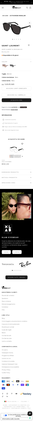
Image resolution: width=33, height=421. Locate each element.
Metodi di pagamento (8, 304)
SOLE (6, 252)
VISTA (17, 252)
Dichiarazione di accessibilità (10, 367)
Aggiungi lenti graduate (16, 88)
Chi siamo (5, 350)
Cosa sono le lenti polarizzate (11, 324)
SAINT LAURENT (11, 46)
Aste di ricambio (6, 161)
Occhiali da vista (7, 338)
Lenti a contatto (7, 341)
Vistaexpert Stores (7, 353)
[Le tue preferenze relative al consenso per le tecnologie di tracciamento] (30, 418)
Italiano (24, 401)
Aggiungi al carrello (16, 95)
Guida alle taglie (9, 84)
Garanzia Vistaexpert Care (9, 364)
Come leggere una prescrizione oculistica (14, 321)
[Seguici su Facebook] (3, 394)
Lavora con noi (6, 358)
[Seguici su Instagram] (7, 394)
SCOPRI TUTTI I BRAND (16, 277)
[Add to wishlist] (28, 45)
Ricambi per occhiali (8, 327)
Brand (3, 332)
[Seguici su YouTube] (16, 394)
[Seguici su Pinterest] (12, 394)
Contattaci (5, 307)
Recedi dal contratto (8, 295)
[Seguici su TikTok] (3, 396)
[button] (12, 270)
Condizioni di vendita (8, 361)
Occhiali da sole (6, 335)
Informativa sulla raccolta (10, 419)
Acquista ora (16, 100)
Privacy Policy (6, 370)
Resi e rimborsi (6, 301)
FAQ (3, 310)
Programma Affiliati (8, 355)
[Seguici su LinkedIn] (7, 396)
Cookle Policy (6, 372)
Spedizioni (5, 298)
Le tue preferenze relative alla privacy (18, 415)
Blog (3, 318)
